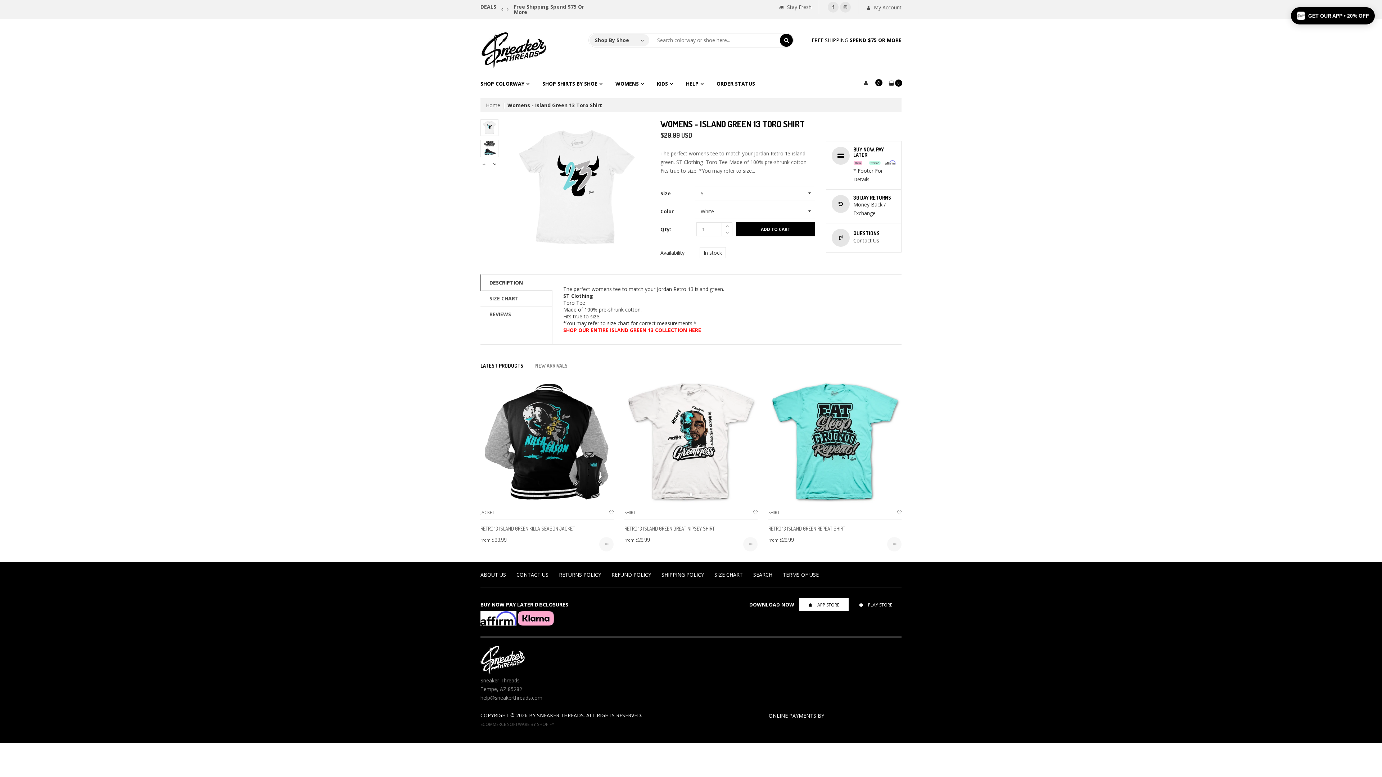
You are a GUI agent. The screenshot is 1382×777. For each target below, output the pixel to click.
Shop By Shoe (612, 40)
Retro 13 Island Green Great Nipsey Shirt (669, 529)
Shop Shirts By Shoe (569, 83)
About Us (493, 574)
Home (493, 105)
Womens (627, 83)
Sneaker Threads (560, 715)
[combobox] (715, 40)
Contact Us (532, 574)
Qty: (665, 229)
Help (692, 83)
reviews (500, 314)
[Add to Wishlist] (611, 512)
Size (665, 193)
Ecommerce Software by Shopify (517, 724)
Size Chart (504, 298)
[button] (1333, 15)
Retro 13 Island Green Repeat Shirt (806, 529)
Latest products (501, 366)
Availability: (673, 252)
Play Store (880, 605)
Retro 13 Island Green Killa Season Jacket (527, 529)
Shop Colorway (502, 83)
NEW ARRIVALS (551, 366)
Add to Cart (775, 229)
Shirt (630, 512)
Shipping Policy (682, 574)
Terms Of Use (801, 574)
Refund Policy (631, 574)
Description (506, 282)
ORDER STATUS (736, 83)
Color (667, 211)
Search (762, 574)
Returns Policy (580, 574)
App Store (828, 605)
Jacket (487, 512)
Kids (662, 83)
